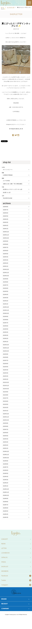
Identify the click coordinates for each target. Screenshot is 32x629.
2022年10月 (6, 351)
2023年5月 (5, 329)
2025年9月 (5, 241)
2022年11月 (6, 348)
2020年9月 (5, 423)
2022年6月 (5, 363)
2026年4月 (5, 219)
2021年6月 (5, 401)
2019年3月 (5, 479)
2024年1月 (5, 304)
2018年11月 (6, 492)
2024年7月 (5, 285)
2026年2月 (5, 225)
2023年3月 (5, 335)
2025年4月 (5, 257)
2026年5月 (5, 216)
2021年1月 (5, 410)
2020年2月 (5, 445)
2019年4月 (5, 476)
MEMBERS (4, 571)
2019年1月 (5, 486)
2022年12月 (6, 344)
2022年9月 (5, 354)
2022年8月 (5, 357)
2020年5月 (5, 435)
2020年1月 (5, 448)
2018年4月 (5, 514)
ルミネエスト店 (10, 7)
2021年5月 (5, 404)
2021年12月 (6, 382)
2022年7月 (5, 360)
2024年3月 (5, 297)
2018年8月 (5, 501)
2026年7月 (5, 209)
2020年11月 (6, 417)
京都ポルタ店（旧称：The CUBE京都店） (13, 183)
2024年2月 (5, 300)
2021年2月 (5, 407)
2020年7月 (5, 429)
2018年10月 (6, 495)
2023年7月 (5, 322)
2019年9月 (5, 461)
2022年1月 (5, 379)
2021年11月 (6, 385)
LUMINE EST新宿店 (8, 175)
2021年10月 (6, 388)
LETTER (3, 548)
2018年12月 (6, 489)
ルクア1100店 (6, 180)
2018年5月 (5, 511)
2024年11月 (6, 272)
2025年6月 (5, 250)
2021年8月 (5, 395)
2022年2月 (5, 376)
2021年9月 (5, 391)
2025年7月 (5, 247)
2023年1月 (5, 341)
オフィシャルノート (8, 169)
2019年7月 (5, 467)
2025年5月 (5, 253)
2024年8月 (5, 282)
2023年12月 (6, 307)
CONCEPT (4, 539)
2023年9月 (5, 316)
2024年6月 (5, 288)
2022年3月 (5, 373)
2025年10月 (6, 238)
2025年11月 (6, 235)
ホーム (2, 7)
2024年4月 (5, 294)
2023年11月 (6, 310)
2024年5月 (5, 291)
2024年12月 (6, 269)
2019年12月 (6, 451)
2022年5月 (5, 366)
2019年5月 (5, 473)
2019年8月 (5, 464)
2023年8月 (5, 319)
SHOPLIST (4, 566)
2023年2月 (5, 338)
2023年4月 (5, 332)
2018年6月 (5, 508)
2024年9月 (5, 278)
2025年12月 (6, 231)
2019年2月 (5, 482)
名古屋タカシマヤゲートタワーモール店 (12, 189)
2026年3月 (5, 222)
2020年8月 (5, 426)
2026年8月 (5, 206)
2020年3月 (5, 442)
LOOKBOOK (5, 553)
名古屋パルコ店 (6, 192)
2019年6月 (5, 470)
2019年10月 (6, 457)
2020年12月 (6, 413)
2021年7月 (5, 398)
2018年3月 (5, 517)
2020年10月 (6, 420)
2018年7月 (5, 504)
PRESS (3, 562)
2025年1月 (5, 266)
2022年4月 (5, 369)
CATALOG (4, 557)
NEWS (3, 544)
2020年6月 (5, 432)
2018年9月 (5, 498)
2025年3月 (5, 260)
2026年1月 (5, 228)
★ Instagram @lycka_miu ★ (16, 128)
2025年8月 (5, 244)
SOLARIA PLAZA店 (7, 198)
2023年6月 (5, 326)
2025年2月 (5, 263)
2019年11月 (6, 454)
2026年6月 (5, 213)
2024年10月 (6, 275)
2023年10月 (6, 313)
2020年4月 (5, 439)
